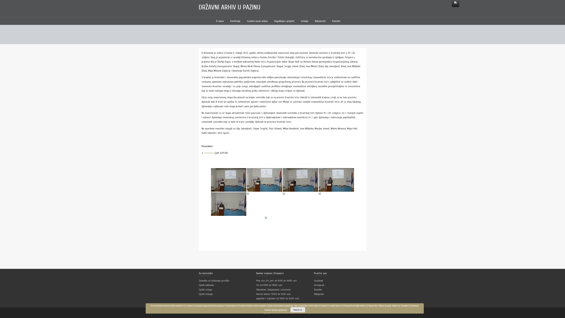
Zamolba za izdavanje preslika (214, 280)
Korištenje (235, 21)
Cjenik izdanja (206, 294)
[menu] (455, 3)
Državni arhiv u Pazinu (229, 7)
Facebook (318, 280)
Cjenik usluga (205, 289)
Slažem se (297, 309)
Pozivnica (210, 152)
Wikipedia (319, 294)
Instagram (319, 285)
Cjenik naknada (206, 285)
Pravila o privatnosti (279, 310)
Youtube (318, 289)
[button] (348, 21)
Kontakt (336, 21)
